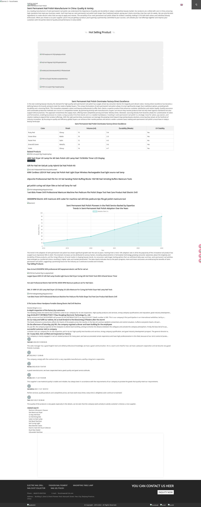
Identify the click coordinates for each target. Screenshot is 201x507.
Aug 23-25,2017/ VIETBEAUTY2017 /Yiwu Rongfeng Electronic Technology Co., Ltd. (59, 315)
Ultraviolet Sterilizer (36, 432)
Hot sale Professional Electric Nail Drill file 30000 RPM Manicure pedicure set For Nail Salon (60, 283)
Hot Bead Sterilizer (35, 421)
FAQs (91, 5)
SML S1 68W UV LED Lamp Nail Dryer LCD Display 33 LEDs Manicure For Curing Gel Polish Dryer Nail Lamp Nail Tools (69, 290)
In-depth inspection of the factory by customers (46, 310)
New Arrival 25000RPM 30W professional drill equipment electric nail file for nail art (57, 269)
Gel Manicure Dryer (36, 412)
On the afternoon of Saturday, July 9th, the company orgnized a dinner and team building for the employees (69, 324)
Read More (31, 161)
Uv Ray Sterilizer (34, 415)
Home (64, 5)
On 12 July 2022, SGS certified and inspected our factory (49, 334)
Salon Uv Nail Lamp (35, 419)
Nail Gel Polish (57, 488)
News (78, 5)
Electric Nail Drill (35, 485)
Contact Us (124, 5)
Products (142, 5)
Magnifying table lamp (83, 485)
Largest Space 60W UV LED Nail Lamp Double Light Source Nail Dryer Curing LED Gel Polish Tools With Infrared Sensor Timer (72, 276)
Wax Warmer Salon (35, 426)
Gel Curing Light (34, 423)
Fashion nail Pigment (58, 485)
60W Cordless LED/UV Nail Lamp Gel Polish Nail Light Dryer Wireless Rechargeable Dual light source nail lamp (75, 172)
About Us (106, 5)
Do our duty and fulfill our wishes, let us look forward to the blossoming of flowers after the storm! (66, 320)
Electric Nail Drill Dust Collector (40, 428)
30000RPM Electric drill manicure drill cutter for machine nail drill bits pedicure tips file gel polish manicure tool (76, 199)
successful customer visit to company (42, 329)
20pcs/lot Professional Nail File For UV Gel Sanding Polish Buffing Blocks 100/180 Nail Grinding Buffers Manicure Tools (79, 179)
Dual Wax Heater (35, 430)
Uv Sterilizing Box (35, 417)
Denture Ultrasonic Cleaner (38, 410)
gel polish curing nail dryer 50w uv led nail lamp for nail (51, 185)
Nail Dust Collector (36, 488)
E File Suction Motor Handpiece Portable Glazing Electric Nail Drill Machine (54, 303)
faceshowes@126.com (65, 493)
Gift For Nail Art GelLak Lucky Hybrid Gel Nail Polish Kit (51, 165)
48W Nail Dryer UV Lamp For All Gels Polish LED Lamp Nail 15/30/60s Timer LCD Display (66, 158)
